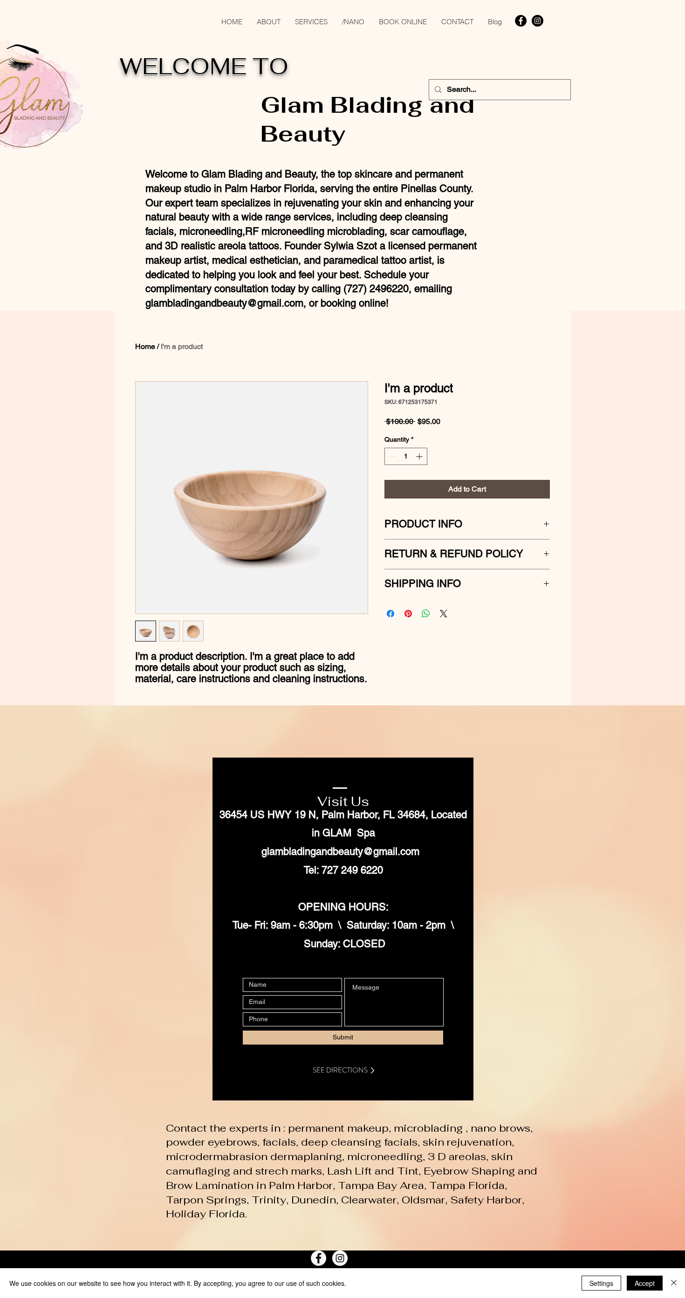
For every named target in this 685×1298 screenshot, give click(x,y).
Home (145, 346)
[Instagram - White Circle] (340, 1258)
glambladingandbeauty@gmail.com (224, 303)
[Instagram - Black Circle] (537, 21)
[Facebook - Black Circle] (521, 21)
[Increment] (420, 456)
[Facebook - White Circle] (318, 1258)
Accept (645, 1283)
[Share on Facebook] (390, 613)
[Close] (673, 1283)
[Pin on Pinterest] (408, 613)
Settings (601, 1283)
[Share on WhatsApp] (426, 613)
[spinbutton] (405, 456)
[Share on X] (443, 613)
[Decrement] (391, 456)
